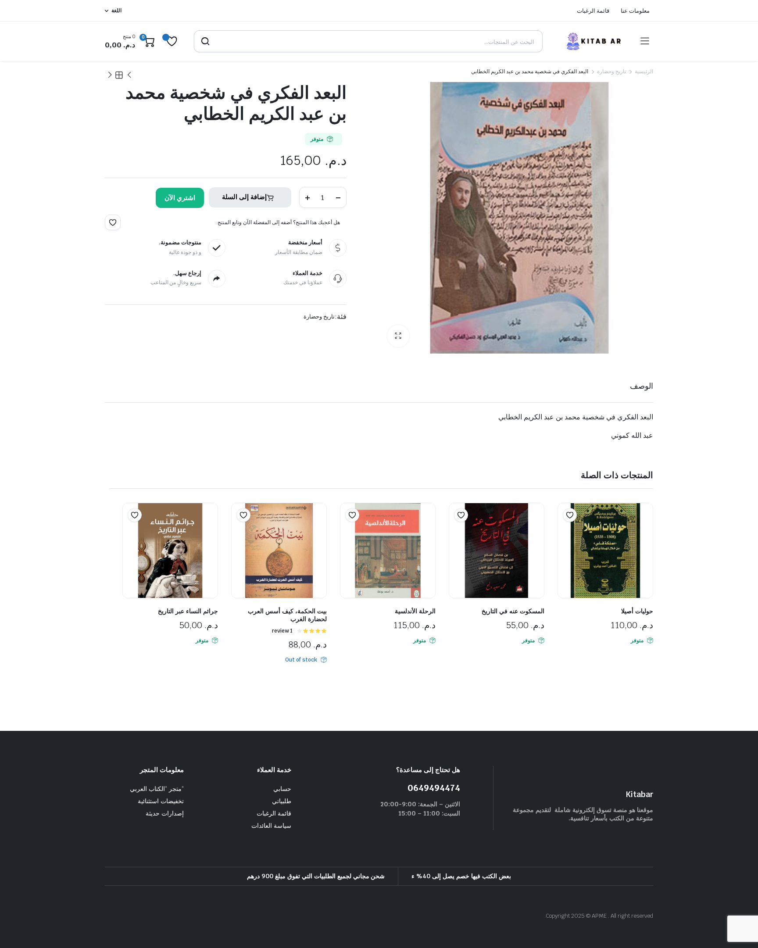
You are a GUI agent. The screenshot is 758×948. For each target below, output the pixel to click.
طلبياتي (281, 801)
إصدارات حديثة (165, 813)
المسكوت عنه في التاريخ (513, 611)
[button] (398, 336)
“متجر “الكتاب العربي (157, 789)
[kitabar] (592, 41)
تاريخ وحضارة (611, 71)
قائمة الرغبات (593, 10)
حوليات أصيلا (637, 611)
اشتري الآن (179, 197)
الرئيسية (644, 71)
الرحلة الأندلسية (415, 611)
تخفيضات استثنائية (161, 801)
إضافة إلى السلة (244, 197)
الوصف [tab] (641, 386)
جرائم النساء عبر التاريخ (188, 611)
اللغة (116, 10)
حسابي (282, 789)
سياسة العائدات (271, 826)
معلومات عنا (635, 10)
